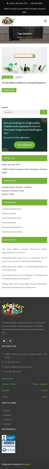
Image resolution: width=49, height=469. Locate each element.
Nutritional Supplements (12, 227)
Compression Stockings (11, 218)
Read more (9, 90)
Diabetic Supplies (9, 213)
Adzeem (26, 464)
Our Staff (7, 424)
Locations (7, 415)
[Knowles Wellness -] (8, 21)
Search (5, 107)
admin (20, 77)
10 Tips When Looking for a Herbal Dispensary (24, 82)
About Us (7, 411)
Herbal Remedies (9, 222)
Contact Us (8, 420)
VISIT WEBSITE (24, 145)
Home (19, 37)
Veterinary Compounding (12, 232)
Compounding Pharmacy (12, 209)
